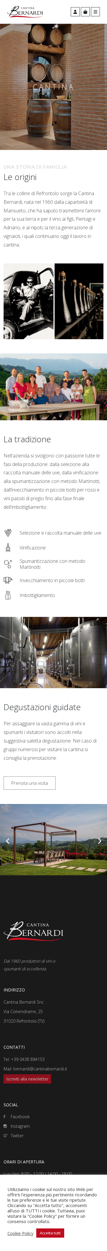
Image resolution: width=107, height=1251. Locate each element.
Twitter (16, 1135)
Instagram (20, 1126)
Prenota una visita (29, 783)
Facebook (20, 1116)
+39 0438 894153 (28, 1059)
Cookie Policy (20, 1233)
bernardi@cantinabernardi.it (40, 1069)
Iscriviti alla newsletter (27, 1079)
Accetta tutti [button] (50, 1233)
